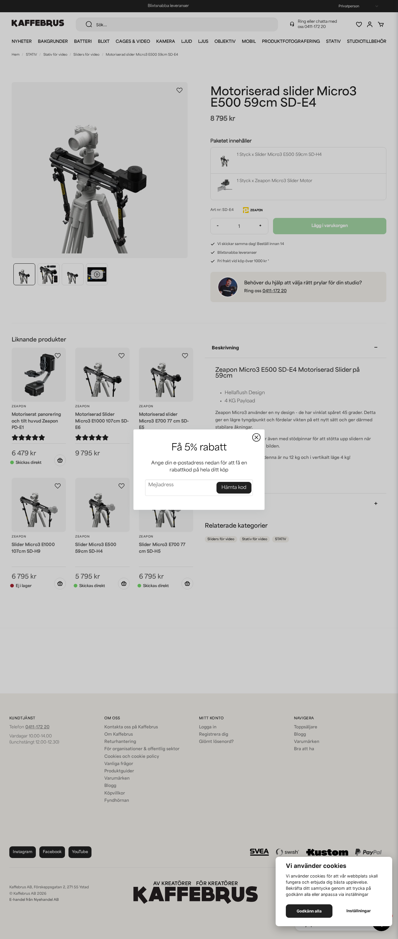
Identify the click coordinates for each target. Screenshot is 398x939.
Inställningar (358, 910)
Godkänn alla (309, 911)
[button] (256, 437)
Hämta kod (233, 487)
